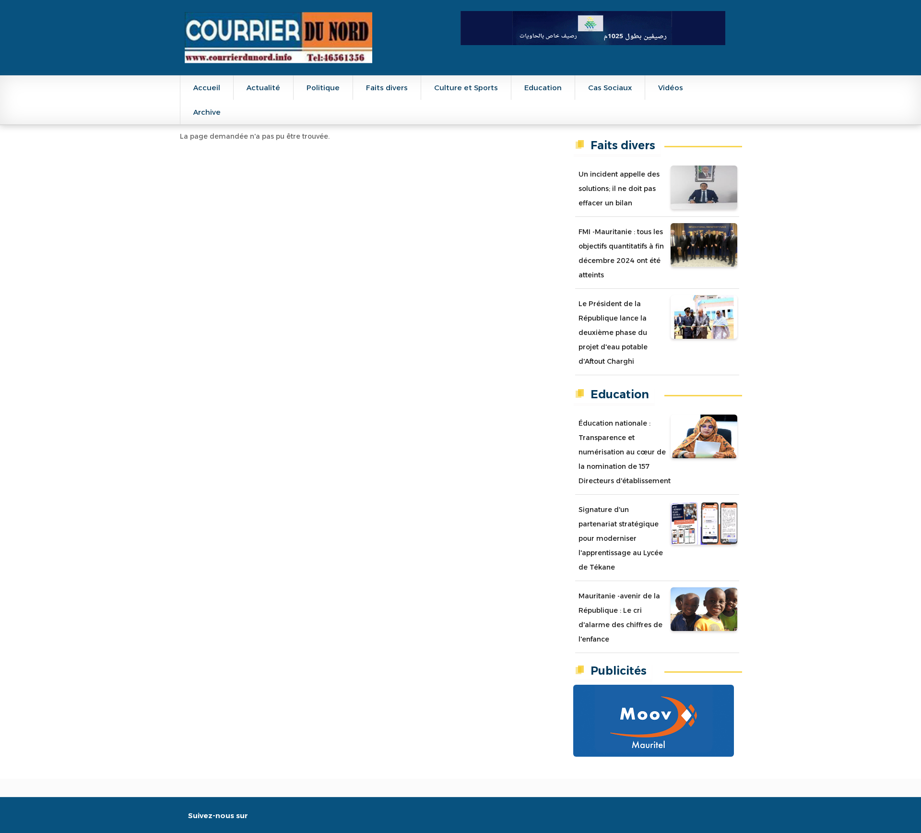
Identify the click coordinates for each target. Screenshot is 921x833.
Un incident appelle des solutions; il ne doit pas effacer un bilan (619, 188)
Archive (207, 112)
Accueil (206, 87)
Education (543, 87)
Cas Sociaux (610, 87)
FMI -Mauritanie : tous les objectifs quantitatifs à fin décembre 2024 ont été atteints (621, 253)
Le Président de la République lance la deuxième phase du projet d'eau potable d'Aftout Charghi (613, 332)
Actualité (263, 87)
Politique (323, 87)
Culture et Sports (466, 87)
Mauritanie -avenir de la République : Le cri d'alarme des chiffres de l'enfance (620, 617)
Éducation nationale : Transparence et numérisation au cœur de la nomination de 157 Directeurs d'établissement (625, 452)
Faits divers (387, 87)
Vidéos (670, 87)
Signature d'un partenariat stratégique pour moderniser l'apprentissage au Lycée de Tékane (621, 538)
